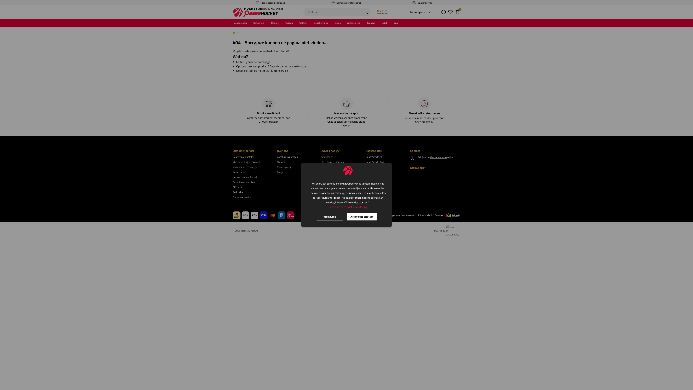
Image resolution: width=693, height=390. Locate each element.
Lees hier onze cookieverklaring (348, 207)
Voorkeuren (329, 216)
